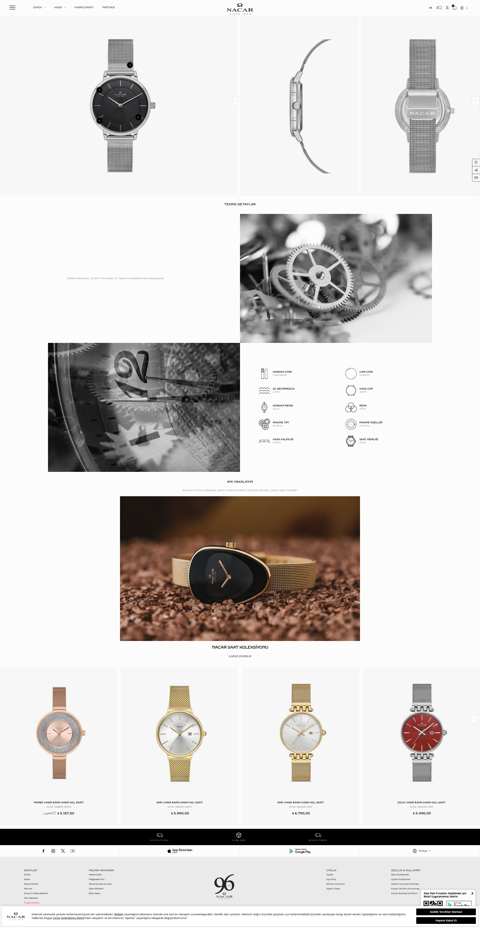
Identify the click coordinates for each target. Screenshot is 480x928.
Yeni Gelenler (31, 898)
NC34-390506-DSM (300, 807)
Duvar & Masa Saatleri (36, 893)
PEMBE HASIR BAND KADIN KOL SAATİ (58, 802)
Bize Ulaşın (94, 893)
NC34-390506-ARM (421, 807)
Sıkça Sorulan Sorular (100, 884)
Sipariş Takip (333, 889)
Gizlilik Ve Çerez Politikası (405, 884)
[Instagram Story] (430, 7)
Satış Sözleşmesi (400, 874)
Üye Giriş (331, 879)
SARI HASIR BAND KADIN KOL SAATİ (179, 802)
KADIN (58, 7)
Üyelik (329, 874)
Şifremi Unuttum (335, 884)
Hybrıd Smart (31, 884)
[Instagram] (53, 851)
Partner (28, 889)
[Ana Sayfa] (240, 8)
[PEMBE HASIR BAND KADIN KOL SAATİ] (58, 732)
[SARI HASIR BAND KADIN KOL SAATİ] (179, 732)
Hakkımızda (95, 874)
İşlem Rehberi (96, 889)
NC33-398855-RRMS (58, 807)
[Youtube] (73, 851)
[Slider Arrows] (237, 101)
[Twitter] (63, 851)
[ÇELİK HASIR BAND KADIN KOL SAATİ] (421, 732)
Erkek (27, 874)
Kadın (27, 879)
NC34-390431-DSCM (180, 807)
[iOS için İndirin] (180, 851)
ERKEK (37, 7)
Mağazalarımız (96, 879)
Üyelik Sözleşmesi (400, 879)
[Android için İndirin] (300, 851)
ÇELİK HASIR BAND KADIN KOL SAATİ (422, 802)
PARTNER (108, 7)
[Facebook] (43, 851)
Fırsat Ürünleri (32, 903)
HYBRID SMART (84, 7)
